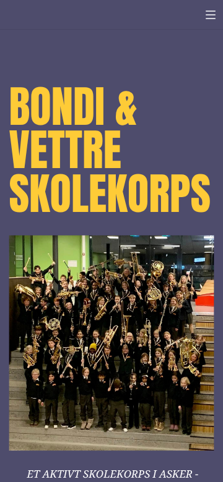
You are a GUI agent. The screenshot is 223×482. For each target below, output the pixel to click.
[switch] (210, 14)
